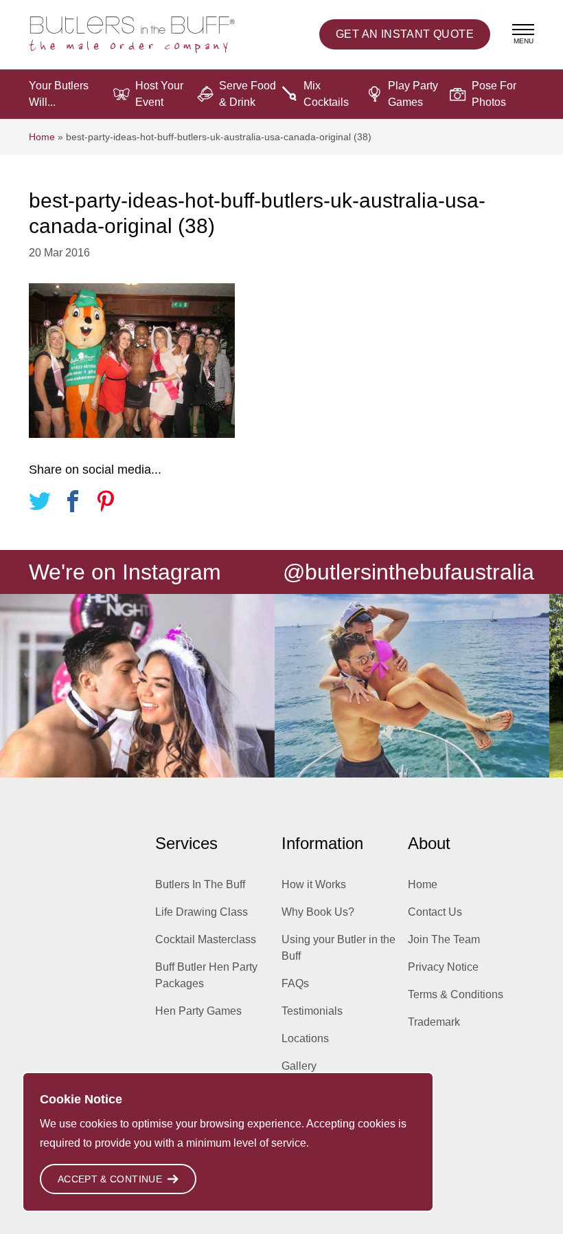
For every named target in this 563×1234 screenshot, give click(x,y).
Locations (305, 1038)
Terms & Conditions (455, 994)
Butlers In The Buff (200, 884)
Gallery (299, 1066)
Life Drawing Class (201, 912)
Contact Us (435, 912)
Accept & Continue (110, 1179)
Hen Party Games (198, 1011)
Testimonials (312, 1011)
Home (42, 136)
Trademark (434, 1022)
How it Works (314, 884)
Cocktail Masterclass (205, 939)
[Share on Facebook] (73, 503)
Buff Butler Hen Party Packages (206, 975)
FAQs (295, 983)
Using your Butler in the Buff (338, 948)
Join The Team (444, 939)
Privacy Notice (443, 967)
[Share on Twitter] (40, 503)
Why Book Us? (318, 912)
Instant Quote (405, 34)
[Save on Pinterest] (106, 503)
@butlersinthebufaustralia (408, 572)
